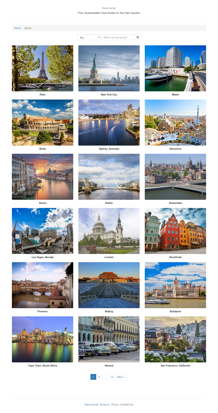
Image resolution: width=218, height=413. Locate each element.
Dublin (109, 203)
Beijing (109, 311)
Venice (42, 203)
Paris (42, 94)
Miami (175, 94)
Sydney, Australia (109, 148)
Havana (109, 365)
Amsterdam (175, 203)
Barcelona (175, 148)
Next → (122, 377)
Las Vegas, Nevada (43, 257)
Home (17, 28)
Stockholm (175, 257)
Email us (104, 404)
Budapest (175, 311)
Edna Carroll (91, 404)
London (109, 257)
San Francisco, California (175, 365)
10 (112, 377)
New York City (109, 94)
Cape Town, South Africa (42, 365)
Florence (42, 311)
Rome (42, 148)
